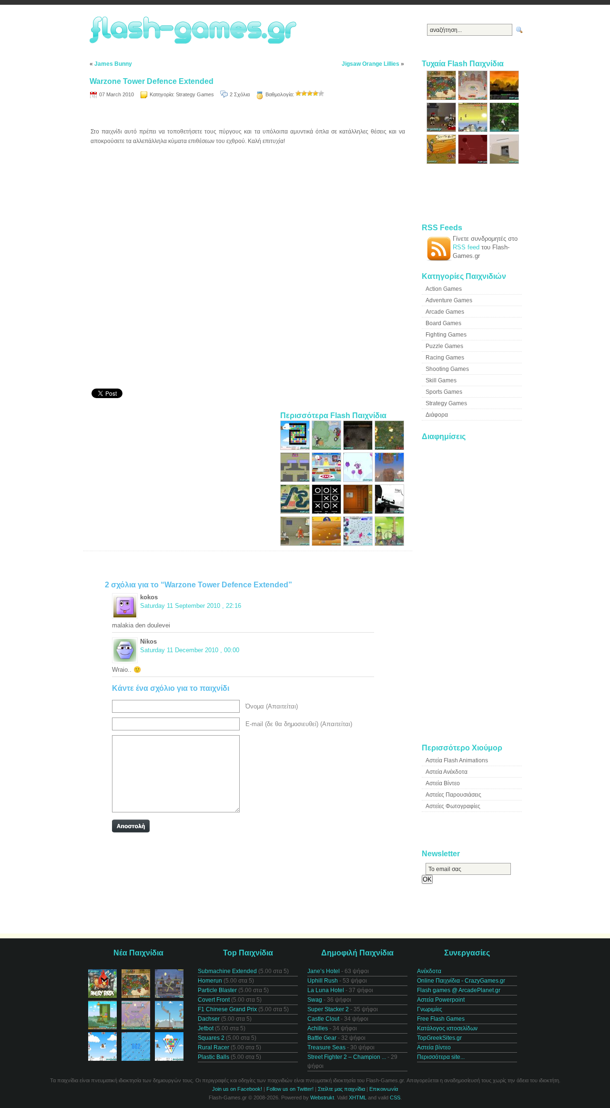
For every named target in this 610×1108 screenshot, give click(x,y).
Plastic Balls (213, 1057)
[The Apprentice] (327, 479)
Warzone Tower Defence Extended (152, 81)
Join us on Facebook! (237, 1089)
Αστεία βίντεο (434, 1047)
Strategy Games (195, 94)
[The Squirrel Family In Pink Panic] (359, 479)
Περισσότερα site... (441, 1057)
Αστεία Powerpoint (441, 999)
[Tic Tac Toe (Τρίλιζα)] (327, 511)
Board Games (443, 323)
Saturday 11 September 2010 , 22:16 (190, 605)
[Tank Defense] (389, 447)
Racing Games (445, 357)
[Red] (473, 161)
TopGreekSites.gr (439, 1038)
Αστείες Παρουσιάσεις (453, 794)
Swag (314, 999)
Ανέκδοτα (429, 971)
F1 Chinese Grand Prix (227, 1009)
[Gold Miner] (327, 543)
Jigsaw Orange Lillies (370, 64)
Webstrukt (322, 1097)
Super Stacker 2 (328, 1009)
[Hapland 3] (389, 543)
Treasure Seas (326, 1047)
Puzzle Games (444, 346)
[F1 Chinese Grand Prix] (296, 511)
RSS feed (466, 247)
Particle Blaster (217, 990)
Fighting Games (446, 334)
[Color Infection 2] (296, 479)
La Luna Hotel (325, 990)
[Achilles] (442, 129)
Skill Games (441, 380)
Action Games (444, 289)
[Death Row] (296, 543)
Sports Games (444, 392)
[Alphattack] (473, 129)
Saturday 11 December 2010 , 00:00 (189, 650)
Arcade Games (445, 311)
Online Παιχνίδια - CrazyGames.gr (461, 980)
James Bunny (113, 64)
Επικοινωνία (383, 1089)
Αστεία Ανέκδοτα (447, 772)
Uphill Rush (322, 980)
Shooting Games (447, 369)
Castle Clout (323, 1019)
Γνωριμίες (429, 1009)
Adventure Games (449, 300)
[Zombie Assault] (359, 447)
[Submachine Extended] (359, 511)
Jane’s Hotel (323, 971)
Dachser (209, 1019)
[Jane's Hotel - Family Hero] (473, 98)
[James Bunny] (327, 447)
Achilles (317, 1028)
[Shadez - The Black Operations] (504, 98)
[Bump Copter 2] (389, 479)
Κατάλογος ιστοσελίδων (447, 1028)
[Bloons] (296, 447)
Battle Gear (321, 1038)
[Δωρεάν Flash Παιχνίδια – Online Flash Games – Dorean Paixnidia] (194, 31)
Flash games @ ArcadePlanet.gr (458, 990)
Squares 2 (211, 1038)
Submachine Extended (227, 971)
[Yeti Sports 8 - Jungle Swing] (504, 129)
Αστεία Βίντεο (443, 783)
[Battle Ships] (359, 543)
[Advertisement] (247, 114)
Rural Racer (213, 1047)
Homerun (210, 980)
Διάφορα (437, 414)
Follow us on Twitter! (290, 1089)
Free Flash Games (441, 1019)
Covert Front (214, 999)
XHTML (357, 1097)
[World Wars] (442, 98)
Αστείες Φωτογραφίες (453, 806)
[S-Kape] (504, 161)
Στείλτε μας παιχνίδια (341, 1089)
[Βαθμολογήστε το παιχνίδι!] (298, 93)
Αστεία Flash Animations (457, 760)
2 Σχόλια (240, 94)
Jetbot (206, 1028)
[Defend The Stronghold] (442, 161)
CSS (395, 1097)
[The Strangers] (389, 511)
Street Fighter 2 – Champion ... (346, 1057)
